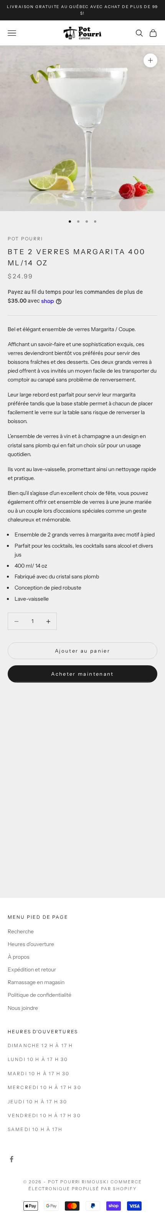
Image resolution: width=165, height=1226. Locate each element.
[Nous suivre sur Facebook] (11, 1159)
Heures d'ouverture (31, 944)
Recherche (21, 931)
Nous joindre (23, 1007)
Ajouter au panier (82, 651)
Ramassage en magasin (36, 982)
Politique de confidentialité (39, 994)
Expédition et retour (32, 969)
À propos (19, 956)
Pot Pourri (25, 239)
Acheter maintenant (82, 674)
